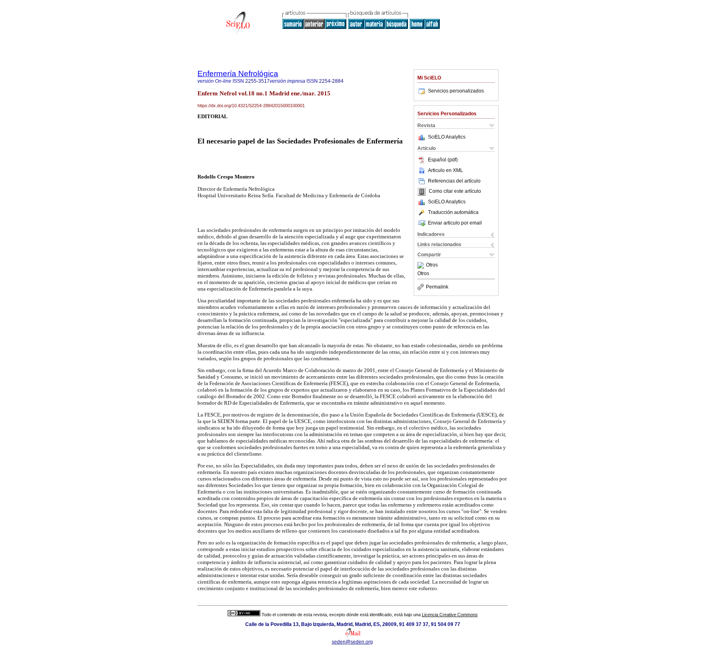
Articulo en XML (445, 170)
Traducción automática (453, 212)
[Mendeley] (421, 265)
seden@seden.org (352, 642)
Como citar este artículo (455, 191)
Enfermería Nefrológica (237, 73)
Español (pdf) (443, 160)
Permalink (437, 287)
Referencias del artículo (454, 181)
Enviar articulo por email (455, 223)
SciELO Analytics (447, 137)
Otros (432, 265)
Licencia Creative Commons (450, 614)
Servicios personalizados (456, 91)
